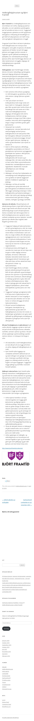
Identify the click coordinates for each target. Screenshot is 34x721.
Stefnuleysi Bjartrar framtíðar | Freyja (12, 603)
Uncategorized (6, 684)
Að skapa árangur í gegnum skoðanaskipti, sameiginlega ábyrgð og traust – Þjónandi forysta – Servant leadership (16, 578)
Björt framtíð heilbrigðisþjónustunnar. (12, 587)
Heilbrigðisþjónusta (21, 486)
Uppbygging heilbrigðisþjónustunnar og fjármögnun (16, 583)
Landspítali (5, 673)
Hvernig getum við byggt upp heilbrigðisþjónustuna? (16, 585)
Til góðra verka (6, 680)
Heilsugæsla (5, 671)
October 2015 (5, 647)
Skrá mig (6, 628)
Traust (4, 682)
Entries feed (5, 702)
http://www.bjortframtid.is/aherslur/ (12, 448)
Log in (3, 700)
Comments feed (6, 704)
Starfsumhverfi (6, 678)
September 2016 (6, 645)
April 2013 (4, 654)
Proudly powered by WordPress (10, 717)
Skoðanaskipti (6, 676)
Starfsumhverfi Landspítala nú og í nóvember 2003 (26, 502)
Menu (17, 5)
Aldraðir (4, 667)
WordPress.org (6, 706)
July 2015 (4, 649)
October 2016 (5, 643)
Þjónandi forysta (6, 689)
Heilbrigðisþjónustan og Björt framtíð (12, 605)
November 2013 (6, 651)
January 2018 (5, 640)
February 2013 (6, 656)
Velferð (4, 687)
